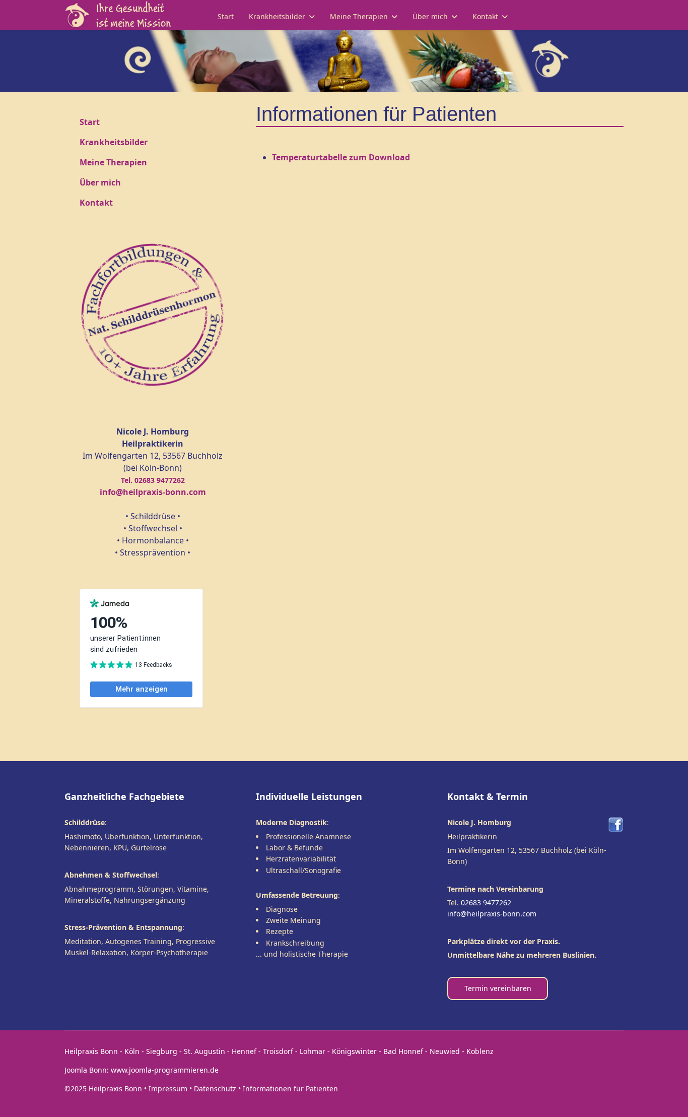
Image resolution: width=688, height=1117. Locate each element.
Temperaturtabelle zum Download (341, 157)
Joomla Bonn (85, 1070)
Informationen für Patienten (290, 1088)
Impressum (168, 1088)
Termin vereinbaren (497, 988)
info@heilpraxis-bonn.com (491, 913)
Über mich (430, 16)
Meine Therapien (359, 16)
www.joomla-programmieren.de (165, 1070)
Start (226, 16)
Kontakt (485, 16)
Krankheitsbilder (277, 16)
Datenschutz (215, 1088)
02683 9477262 (486, 902)
